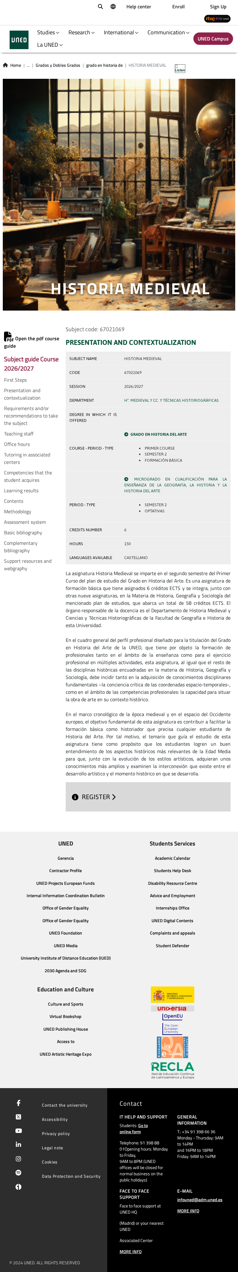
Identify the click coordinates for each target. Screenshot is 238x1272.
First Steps (15, 380)
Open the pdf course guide (31, 342)
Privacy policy (56, 1133)
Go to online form (134, 1128)
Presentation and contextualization (22, 394)
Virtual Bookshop (66, 1016)
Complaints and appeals (172, 933)
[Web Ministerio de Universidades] (172, 994)
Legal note (52, 1147)
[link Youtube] (17, 1131)
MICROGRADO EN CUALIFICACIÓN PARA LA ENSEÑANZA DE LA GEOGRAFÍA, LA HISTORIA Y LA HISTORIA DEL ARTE (175, 485)
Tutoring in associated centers (27, 458)
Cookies (50, 1162)
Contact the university (64, 1105)
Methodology (17, 511)
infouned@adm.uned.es (200, 1199)
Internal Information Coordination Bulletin (66, 895)
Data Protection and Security (71, 1176)
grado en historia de (104, 65)
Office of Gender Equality (65, 908)
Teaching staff (18, 433)
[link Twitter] (17, 1117)
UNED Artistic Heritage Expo (65, 1054)
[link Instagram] (17, 1159)
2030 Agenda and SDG (65, 970)
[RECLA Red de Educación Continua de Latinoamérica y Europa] (172, 1070)
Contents (13, 501)
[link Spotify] (17, 1173)
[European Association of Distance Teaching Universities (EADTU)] (172, 1047)
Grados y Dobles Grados (58, 65)
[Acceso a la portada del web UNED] (19, 40)
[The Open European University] (172, 1024)
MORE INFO (131, 1251)
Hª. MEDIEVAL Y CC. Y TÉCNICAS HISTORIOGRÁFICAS (171, 400)
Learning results (21, 490)
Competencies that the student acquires (28, 476)
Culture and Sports (65, 1004)
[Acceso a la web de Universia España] (172, 1008)
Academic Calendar (172, 858)
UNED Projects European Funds (65, 883)
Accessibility (55, 1119)
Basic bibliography (23, 532)
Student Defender (172, 945)
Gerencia (66, 858)
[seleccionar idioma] (113, 6)
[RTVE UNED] (217, 18)
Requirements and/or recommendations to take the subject (31, 416)
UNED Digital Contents (172, 920)
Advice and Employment (172, 895)
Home (15, 65)
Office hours (17, 444)
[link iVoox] (17, 1188)
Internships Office (172, 908)
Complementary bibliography (20, 546)
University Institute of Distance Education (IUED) (66, 958)
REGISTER (97, 797)
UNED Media (65, 945)
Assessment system (25, 522)
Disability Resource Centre (172, 883)
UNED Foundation (65, 933)
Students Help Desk (172, 870)
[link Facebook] (17, 1103)
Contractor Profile (65, 870)
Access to (65, 1041)
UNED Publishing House (65, 1029)
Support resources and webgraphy (27, 564)
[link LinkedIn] (17, 1145)
